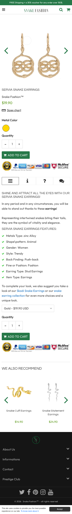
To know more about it (30, 511)
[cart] (68, 9)
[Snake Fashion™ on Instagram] (43, 493)
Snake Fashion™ (31, 501)
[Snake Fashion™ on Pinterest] (35, 493)
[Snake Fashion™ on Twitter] (22, 493)
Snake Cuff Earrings (18, 410)
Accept (60, 509)
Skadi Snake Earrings (30, 291)
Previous (6, 50)
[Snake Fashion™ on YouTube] (50, 493)
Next (66, 50)
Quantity (7, 135)
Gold (5, 128)
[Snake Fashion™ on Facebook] (29, 493)
